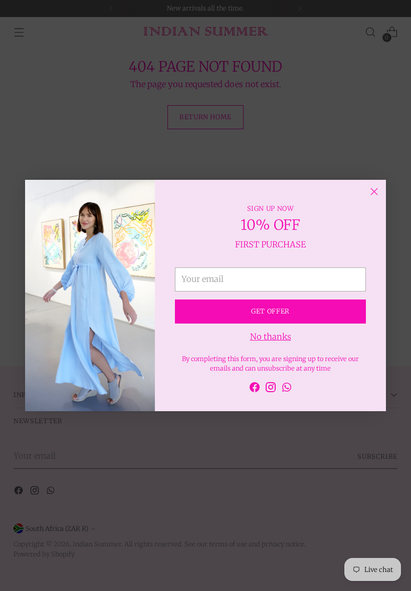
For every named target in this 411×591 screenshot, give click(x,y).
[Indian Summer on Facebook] (255, 389)
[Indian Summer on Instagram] (271, 389)
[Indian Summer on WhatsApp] (287, 389)
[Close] (374, 191)
